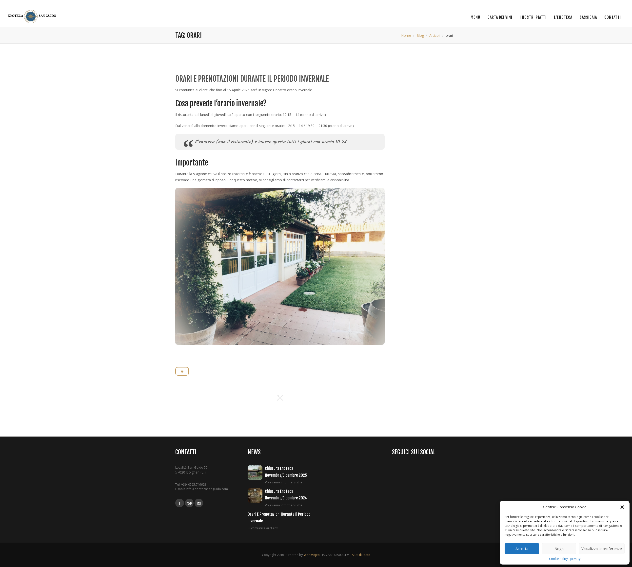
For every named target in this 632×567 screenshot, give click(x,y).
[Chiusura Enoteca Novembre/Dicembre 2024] (256, 495)
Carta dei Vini (500, 17)
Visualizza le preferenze (601, 548)
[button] (622, 507)
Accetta (521, 548)
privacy (575, 559)
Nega (559, 548)
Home (406, 35)
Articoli (434, 35)
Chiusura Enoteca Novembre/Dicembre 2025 (286, 471)
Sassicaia (588, 17)
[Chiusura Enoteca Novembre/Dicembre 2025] (256, 472)
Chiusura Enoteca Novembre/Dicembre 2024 (286, 494)
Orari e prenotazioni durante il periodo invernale (252, 78)
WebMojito (312, 554)
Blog (420, 35)
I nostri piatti (533, 17)
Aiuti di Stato (361, 554)
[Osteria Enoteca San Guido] (32, 16)
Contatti (612, 17)
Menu (475, 17)
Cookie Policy (558, 559)
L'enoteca (563, 17)
